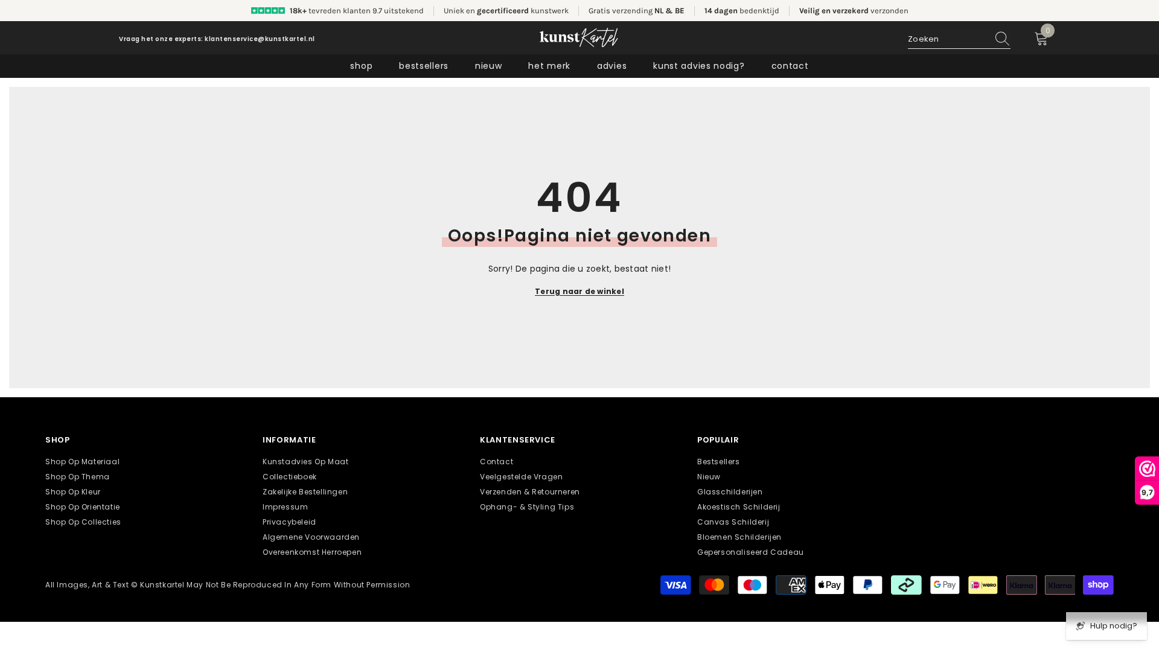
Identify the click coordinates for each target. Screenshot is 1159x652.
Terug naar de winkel (579, 291)
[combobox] (948, 39)
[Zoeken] (959, 39)
